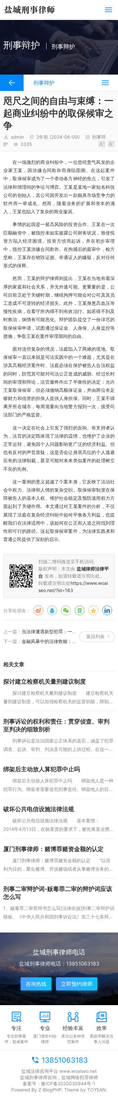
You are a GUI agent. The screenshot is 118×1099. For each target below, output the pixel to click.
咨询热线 (36, 984)
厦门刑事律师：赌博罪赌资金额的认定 (53, 849)
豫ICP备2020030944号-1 (68, 1083)
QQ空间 (93, 610)
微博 (38, 610)
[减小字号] (111, 144)
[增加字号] (101, 144)
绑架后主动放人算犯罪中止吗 (41, 769)
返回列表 (95, 636)
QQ (52, 610)
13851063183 (65, 1060)
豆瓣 (80, 610)
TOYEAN (96, 1089)
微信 (66, 610)
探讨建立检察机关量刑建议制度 (44, 681)
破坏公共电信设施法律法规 (38, 809)
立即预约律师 (76, 984)
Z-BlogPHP (50, 1089)
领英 (107, 610)
